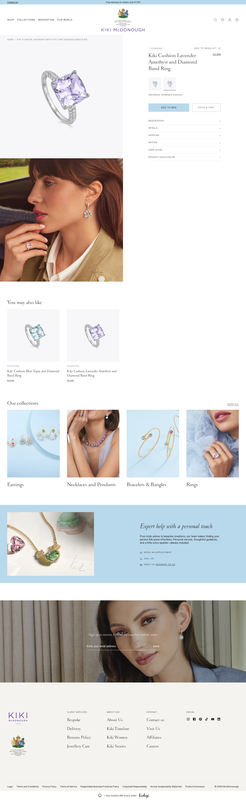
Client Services (77, 712)
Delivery (74, 728)
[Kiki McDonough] (123, 29)
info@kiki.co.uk (165, 565)
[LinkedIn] (219, 719)
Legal (10, 786)
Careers (153, 746)
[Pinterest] (200, 719)
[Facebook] (194, 719)
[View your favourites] (222, 20)
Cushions (156, 48)
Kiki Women (117, 737)
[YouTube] (212, 719)
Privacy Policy (49, 786)
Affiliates (154, 737)
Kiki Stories (116, 746)
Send (156, 646)
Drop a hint (206, 107)
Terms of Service (68, 786)
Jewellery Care (78, 746)
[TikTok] (206, 719)
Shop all (233, 404)
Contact (152, 712)
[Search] (215, 20)
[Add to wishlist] (56, 312)
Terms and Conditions (27, 786)
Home (10, 39)
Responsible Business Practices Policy (99, 786)
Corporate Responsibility (134, 786)
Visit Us (153, 728)
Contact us (155, 719)
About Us (115, 719)
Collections (26, 19)
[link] (123, 795)
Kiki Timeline (118, 728)
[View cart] (237, 20)
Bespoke (73, 719)
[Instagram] (188, 719)
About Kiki (113, 712)
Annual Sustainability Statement (166, 786)
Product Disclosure (194, 786)
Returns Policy (79, 737)
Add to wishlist (205, 48)
